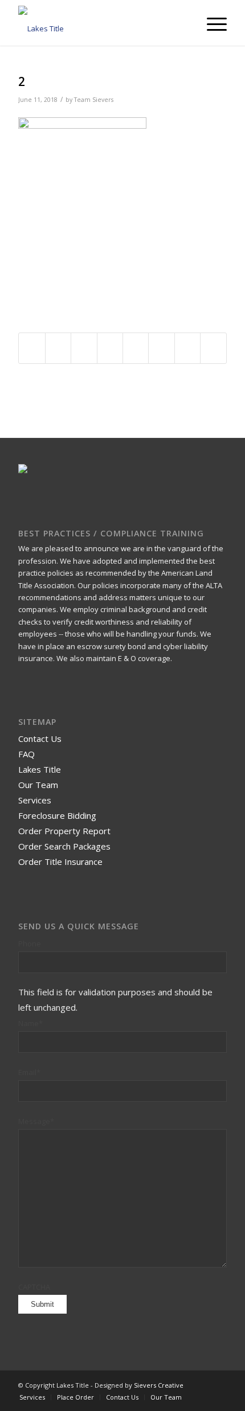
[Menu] (211, 23)
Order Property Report (64, 830)
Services (34, 800)
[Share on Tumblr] (135, 348)
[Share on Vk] (161, 348)
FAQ (26, 754)
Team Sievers (93, 100)
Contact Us (40, 738)
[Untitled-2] (101, 23)
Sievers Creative (158, 1385)
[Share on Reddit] (187, 348)
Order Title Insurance (60, 861)
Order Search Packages (64, 846)
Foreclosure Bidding (57, 815)
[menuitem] (211, 23)
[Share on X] (58, 348)
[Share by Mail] (213, 348)
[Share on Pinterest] (83, 348)
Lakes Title (39, 769)
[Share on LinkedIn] (109, 348)
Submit (42, 1304)
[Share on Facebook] (31, 348)
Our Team (38, 784)
